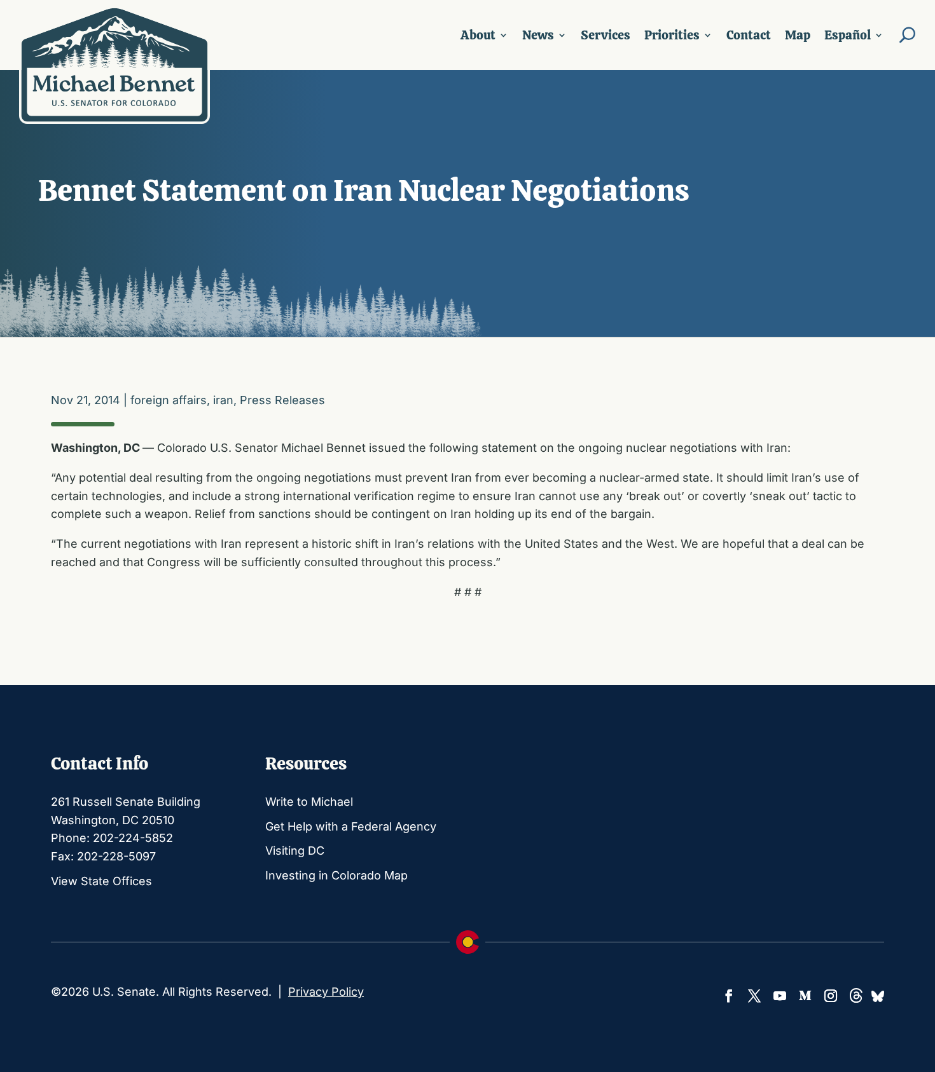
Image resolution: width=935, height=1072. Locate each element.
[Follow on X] (754, 995)
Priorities (672, 35)
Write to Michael (309, 801)
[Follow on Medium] (805, 995)
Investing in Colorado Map (336, 875)
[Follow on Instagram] (830, 995)
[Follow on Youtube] (780, 995)
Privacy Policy (326, 991)
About (478, 35)
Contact (748, 35)
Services (605, 35)
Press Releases (282, 400)
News (538, 35)
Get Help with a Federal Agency (350, 826)
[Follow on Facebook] (729, 995)
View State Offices (101, 881)
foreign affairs (168, 400)
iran (223, 400)
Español (847, 35)
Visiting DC (294, 850)
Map (797, 35)
